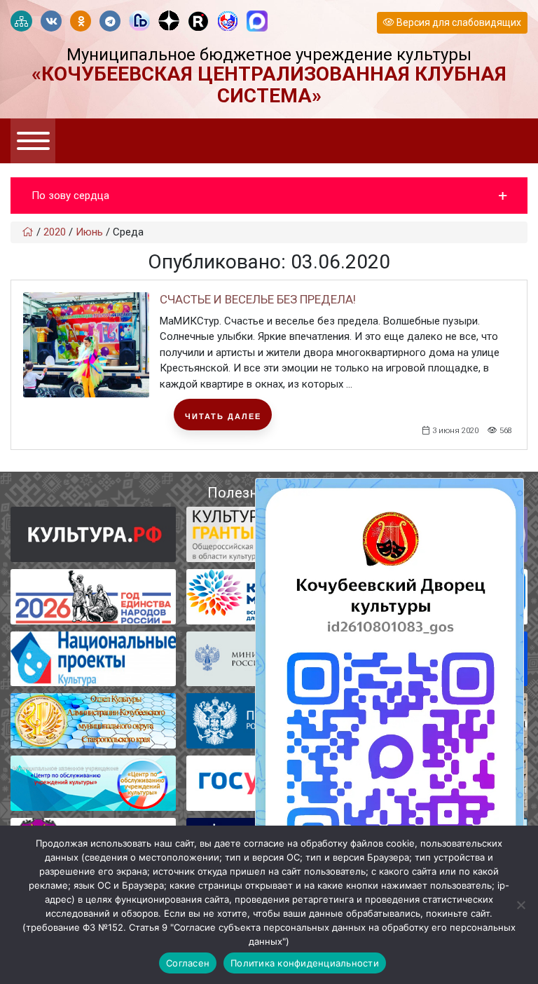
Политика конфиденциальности (304, 963)
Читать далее (223, 416)
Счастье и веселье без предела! (258, 299)
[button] (269, 195)
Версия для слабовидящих (457, 22)
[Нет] (520, 905)
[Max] (257, 21)
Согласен (187, 963)
